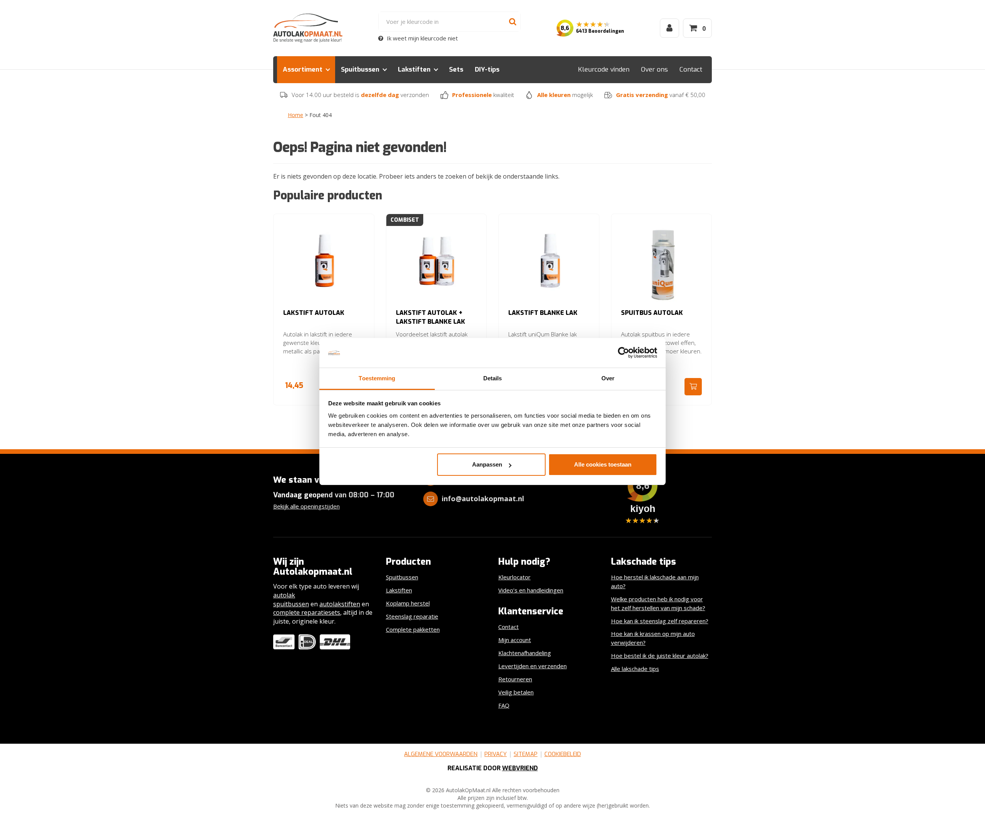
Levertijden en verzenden (532, 666)
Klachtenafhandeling (524, 653)
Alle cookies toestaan (602, 464)
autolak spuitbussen (291, 599)
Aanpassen (487, 464)
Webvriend (520, 768)
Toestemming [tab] (377, 378)
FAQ (503, 705)
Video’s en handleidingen (530, 590)
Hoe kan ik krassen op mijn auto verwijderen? (653, 638)
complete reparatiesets (306, 612)
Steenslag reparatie (412, 616)
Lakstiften (414, 69)
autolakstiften (339, 604)
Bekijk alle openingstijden (306, 506)
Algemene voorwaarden (440, 754)
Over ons (654, 69)
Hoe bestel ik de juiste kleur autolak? (659, 655)
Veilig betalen (516, 692)
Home (295, 115)
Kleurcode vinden (603, 69)
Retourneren (515, 679)
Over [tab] (607, 378)
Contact (690, 69)
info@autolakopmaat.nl (483, 498)
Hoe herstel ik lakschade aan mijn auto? (655, 581)
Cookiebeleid (562, 754)
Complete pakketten (413, 629)
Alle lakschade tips (635, 668)
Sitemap (526, 754)
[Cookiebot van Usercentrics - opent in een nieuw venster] (623, 353)
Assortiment (302, 69)
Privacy (495, 754)
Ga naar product (693, 386)
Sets (456, 69)
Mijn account (514, 640)
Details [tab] (492, 378)
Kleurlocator (514, 577)
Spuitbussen (360, 69)
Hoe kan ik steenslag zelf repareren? (659, 621)
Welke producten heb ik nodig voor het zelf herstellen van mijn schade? (658, 603)
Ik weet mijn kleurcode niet (421, 38)
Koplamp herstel (408, 603)
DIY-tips (487, 69)
